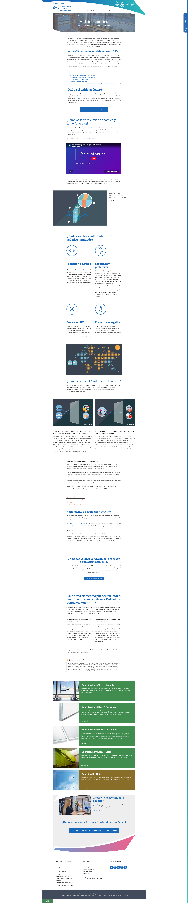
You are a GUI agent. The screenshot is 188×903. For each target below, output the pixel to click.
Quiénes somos (61, 868)
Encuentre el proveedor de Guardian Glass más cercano (94, 830)
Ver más (83, 699)
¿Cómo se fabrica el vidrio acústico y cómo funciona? (82, 75)
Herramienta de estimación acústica (78, 81)
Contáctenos (97, 810)
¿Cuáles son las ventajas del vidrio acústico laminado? (82, 77)
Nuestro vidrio (88, 871)
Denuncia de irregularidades (64, 882)
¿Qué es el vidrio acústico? (75, 73)
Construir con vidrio (89, 868)
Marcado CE (60, 880)
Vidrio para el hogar (89, 869)
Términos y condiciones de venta (65, 885)
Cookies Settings (47, 901)
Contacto (59, 866)
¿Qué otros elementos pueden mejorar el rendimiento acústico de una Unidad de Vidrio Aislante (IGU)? (95, 83)
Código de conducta (62, 875)
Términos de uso (61, 871)
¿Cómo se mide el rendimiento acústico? (79, 79)
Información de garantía (63, 876)
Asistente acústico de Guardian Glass (79, 523)
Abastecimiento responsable (64, 878)
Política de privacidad (62, 873)
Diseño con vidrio (88, 866)
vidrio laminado (81, 98)
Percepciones (87, 873)
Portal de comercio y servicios (94, 878)
